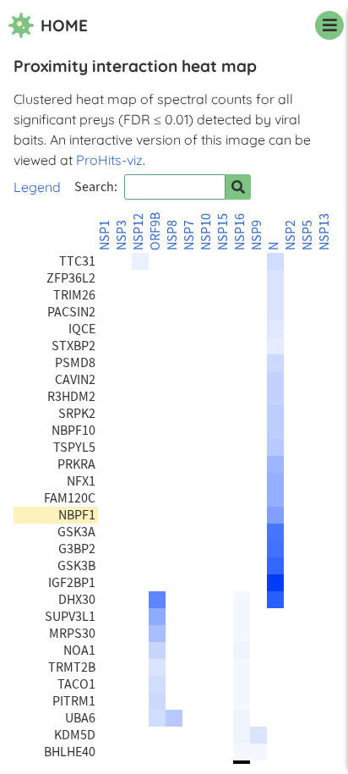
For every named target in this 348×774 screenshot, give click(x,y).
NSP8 (172, 235)
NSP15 (223, 231)
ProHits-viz (109, 159)
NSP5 (307, 235)
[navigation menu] (329, 25)
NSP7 (189, 235)
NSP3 (121, 235)
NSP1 (104, 235)
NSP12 (138, 231)
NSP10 (206, 231)
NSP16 (239, 231)
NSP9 (256, 235)
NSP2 (290, 235)
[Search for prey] (238, 187)
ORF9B (155, 231)
